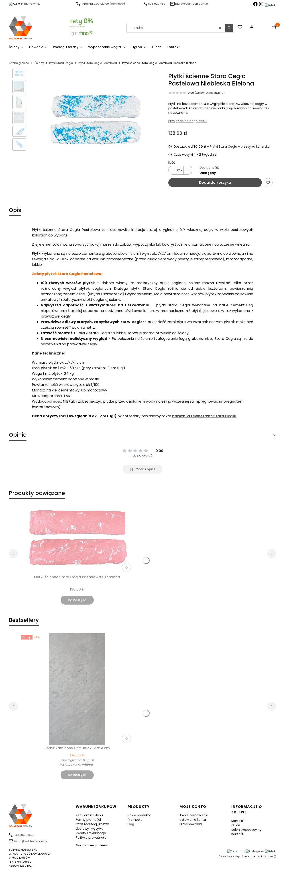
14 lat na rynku (31, 4)
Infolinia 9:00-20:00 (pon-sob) (103, 4)
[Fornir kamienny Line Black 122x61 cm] (77, 689)
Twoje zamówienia (193, 815)
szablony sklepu (231, 856)
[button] (229, 28)
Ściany (39, 63)
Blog (131, 824)
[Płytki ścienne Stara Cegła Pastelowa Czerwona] (77, 538)
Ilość (171, 162)
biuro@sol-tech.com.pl (192, 4)
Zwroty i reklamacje (91, 833)
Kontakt (237, 821)
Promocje (135, 819)
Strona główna (19, 63)
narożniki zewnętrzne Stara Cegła (204, 416)
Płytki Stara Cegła (61, 63)
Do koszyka (77, 600)
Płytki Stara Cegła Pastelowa (97, 63)
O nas (235, 825)
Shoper (268, 856)
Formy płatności (88, 819)
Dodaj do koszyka (215, 182)
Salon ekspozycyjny (246, 829)
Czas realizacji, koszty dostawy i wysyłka (92, 826)
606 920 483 (156, 4)
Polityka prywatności (91, 837)
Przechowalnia (190, 824)
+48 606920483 (24, 835)
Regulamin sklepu (89, 815)
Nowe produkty (139, 815)
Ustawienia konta (192, 819)
